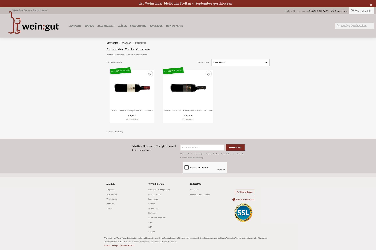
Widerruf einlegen (246, 192)
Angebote (156, 25)
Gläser (122, 25)
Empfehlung (138, 25)
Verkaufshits (111, 199)
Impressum (153, 199)
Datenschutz (153, 208)
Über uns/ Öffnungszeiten (159, 190)
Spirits (89, 25)
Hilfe (150, 227)
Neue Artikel (111, 194)
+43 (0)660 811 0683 (317, 11)
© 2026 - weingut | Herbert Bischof (119, 246)
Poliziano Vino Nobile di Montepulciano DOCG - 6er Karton (188, 111)
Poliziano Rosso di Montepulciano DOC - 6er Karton (132, 111)
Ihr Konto (195, 184)
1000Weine (75, 25)
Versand (151, 204)
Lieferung (152, 213)
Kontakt (151, 232)
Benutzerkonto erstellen (200, 194)
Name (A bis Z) (240, 62)
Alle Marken (106, 25)
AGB (150, 223)
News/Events (174, 25)
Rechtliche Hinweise (156, 218)
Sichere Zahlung (155, 194)
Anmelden (194, 190)
